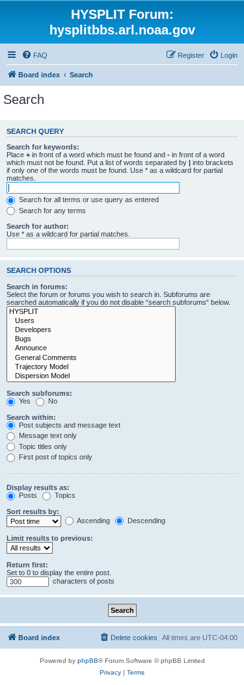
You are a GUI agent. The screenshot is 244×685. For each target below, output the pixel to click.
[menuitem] (34, 55)
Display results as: (38, 487)
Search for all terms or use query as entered (88, 199)
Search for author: (38, 226)
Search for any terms (51, 210)
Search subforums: (39, 393)
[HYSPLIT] (91, 312)
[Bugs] (91, 339)
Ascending (92, 520)
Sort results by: (33, 511)
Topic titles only (42, 446)
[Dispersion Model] (91, 376)
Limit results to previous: (50, 538)
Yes (24, 401)
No (51, 401)
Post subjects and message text (68, 425)
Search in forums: (37, 287)
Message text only (47, 435)
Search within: (31, 417)
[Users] (91, 321)
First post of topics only (54, 457)
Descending (145, 520)
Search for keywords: (43, 147)
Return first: (27, 565)
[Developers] (91, 330)
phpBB (87, 660)
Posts (27, 495)
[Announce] (91, 348)
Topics (64, 495)
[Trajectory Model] (91, 367)
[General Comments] (91, 358)
